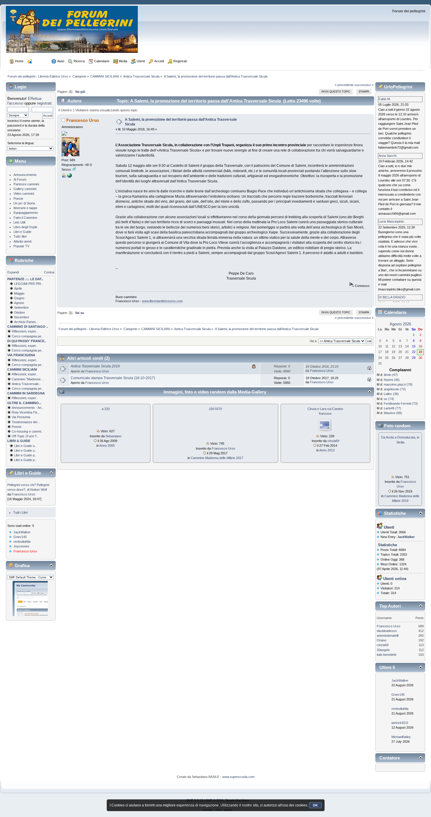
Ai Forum (19, 179)
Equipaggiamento (25, 212)
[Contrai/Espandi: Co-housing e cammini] (9, 431)
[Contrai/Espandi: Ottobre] (11, 312)
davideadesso (387, 631)
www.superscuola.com (238, 777)
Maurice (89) (393, 413)
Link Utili (19, 222)
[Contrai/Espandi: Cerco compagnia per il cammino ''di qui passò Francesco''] (9, 350)
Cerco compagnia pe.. (27, 336)
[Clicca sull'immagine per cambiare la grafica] (30, 598)
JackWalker (21, 532)
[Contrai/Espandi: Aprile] (11, 288)
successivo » (364, 85)
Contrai (49, 272)
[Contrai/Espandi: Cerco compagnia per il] (9, 336)
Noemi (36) (392, 379)
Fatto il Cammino (25, 217)
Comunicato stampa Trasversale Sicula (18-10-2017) (113, 378)
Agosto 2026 (400, 324)
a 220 (106, 409)
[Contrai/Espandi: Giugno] (11, 298)
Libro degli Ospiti (25, 227)
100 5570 (215, 409)
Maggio (19, 293)
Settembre (21, 307)
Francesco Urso (23, 494)
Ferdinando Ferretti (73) (401, 403)
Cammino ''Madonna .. (27, 379)
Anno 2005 (107, 445)
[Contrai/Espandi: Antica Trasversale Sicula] (9, 384)
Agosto (19, 303)
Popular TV (21, 246)
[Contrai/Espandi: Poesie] (9, 426)
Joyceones (21, 546)
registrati (44, 103)
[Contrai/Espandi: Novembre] (11, 317)
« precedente (344, 85)
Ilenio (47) (391, 374)
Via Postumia (21, 417)
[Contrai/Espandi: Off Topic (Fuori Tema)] (9, 436)
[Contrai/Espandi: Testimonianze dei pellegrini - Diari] (9, 422)
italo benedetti (386, 654)
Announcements (25, 174)
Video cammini (23, 193)
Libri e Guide (22, 231)
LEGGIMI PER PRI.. (28, 283)
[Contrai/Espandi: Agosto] (11, 303)
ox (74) (389, 399)
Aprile (18, 288)
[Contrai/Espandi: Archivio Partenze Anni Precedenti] (11, 322)
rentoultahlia (21, 541)
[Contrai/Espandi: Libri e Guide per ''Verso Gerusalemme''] (11, 455)
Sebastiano (113, 436)
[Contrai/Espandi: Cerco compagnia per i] (9, 388)
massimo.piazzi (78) (398, 384)
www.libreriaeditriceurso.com (162, 301)
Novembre (21, 317)
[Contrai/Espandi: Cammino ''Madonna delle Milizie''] (9, 379)
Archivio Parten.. (26, 322)
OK (315, 805)
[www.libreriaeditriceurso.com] (69, 176)
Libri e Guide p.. (25, 455)
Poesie (18, 198)
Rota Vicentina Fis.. (25, 412)
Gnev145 (20, 537)
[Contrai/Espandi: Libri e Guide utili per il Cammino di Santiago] (11, 446)
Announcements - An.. (27, 407)
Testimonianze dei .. (26, 422)
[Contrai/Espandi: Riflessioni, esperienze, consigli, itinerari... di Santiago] (9, 331)
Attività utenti (22, 241)
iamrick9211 (399, 722)
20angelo (383, 650)
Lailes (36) (391, 394)
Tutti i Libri (20, 512)
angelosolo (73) (395, 389)
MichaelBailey (401, 737)
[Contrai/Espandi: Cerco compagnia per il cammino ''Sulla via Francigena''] (9, 365)
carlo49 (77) (392, 408)
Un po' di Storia (24, 203)
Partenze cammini (26, 184)
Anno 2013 (327, 450)
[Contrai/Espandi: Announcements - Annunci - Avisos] (9, 407)
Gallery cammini (24, 189)
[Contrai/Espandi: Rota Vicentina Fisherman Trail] (9, 412)
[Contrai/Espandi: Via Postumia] (9, 417)
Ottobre (19, 312)
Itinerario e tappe (25, 208)
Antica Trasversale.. (26, 384)
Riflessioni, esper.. (25, 331)
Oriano (381, 640)
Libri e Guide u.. (25, 446)
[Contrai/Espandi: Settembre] (11, 307)
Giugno (19, 298)
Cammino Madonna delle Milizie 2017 (217, 458)
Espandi (13, 272)
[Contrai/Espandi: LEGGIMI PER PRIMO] (11, 283)
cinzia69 (333, 441)
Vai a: (313, 341)
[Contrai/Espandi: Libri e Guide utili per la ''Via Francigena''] (11, 450)
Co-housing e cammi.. (27, 431)
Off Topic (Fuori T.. (25, 436)
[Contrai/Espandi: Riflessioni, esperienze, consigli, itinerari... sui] (9, 374)
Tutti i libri (20, 236)
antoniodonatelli (387, 635)
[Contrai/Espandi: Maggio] (11, 293)
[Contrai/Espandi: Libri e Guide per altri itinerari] (11, 460)
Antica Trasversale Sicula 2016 (95, 366)
